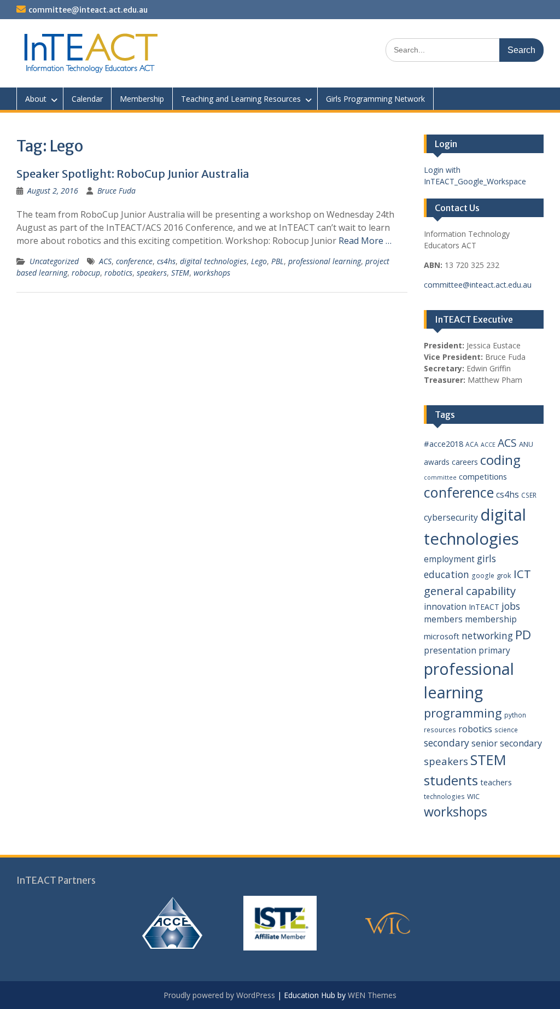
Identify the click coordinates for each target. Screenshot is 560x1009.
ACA (472, 444)
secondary (446, 742)
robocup (86, 272)
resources (440, 729)
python (515, 715)
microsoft (441, 636)
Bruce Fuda (116, 190)
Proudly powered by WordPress (219, 995)
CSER (528, 495)
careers (465, 462)
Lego (259, 261)
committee (440, 477)
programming (463, 712)
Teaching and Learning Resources (241, 99)
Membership (142, 99)
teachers (496, 782)
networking (487, 635)
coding (500, 460)
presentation (450, 650)
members (443, 619)
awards (437, 462)
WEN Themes (372, 995)
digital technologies (213, 261)
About (35, 99)
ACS (105, 261)
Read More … (365, 241)
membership (491, 619)
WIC (473, 796)
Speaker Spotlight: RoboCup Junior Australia (132, 173)
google (482, 575)
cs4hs (166, 261)
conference (134, 261)
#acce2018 (443, 443)
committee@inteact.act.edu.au (88, 10)
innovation (445, 606)
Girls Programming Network (375, 99)
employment (449, 559)
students (451, 780)
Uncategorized (54, 261)
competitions (483, 476)
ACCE (488, 444)
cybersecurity (451, 517)
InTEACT (484, 607)
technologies (444, 796)
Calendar (87, 99)
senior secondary (506, 743)
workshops (212, 272)
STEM (180, 272)
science (506, 729)
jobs (510, 606)
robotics (118, 272)
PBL (277, 261)
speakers (152, 272)
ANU (526, 444)
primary (494, 650)
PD (523, 634)
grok (504, 575)
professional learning (324, 261)
